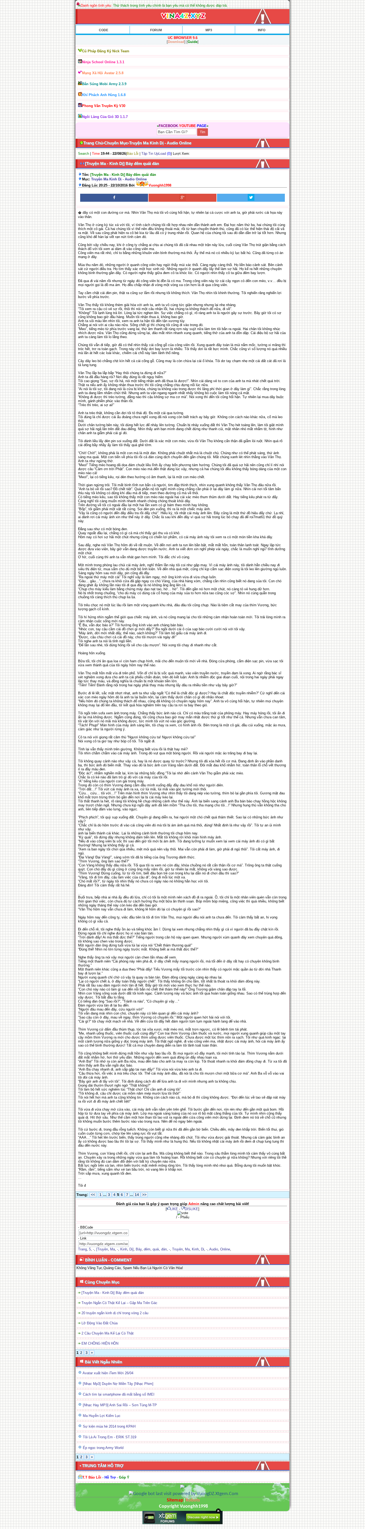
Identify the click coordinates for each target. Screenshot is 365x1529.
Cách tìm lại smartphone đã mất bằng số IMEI (118, 1394)
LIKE (174, 1209)
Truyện (177, 1249)
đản (164, 1249)
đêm (147, 1249)
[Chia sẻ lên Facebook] (114, 197)
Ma (112, 1249)
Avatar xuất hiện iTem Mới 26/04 (108, 1373)
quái (156, 1249)
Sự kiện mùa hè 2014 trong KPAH (109, 1426)
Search (83, 154)
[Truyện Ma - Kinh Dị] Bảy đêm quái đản (112, 1293)
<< (93, 1195)
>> (144, 1195)
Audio (213, 1249)
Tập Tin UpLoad (153, 154)
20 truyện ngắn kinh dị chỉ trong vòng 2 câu (114, 1313)
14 (137, 1195)
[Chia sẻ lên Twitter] (251, 197)
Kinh (123, 1249)
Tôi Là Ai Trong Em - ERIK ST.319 (109, 1437)
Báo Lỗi (132, 154)
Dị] (131, 1249)
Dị (202, 1249)
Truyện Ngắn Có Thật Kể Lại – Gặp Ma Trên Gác (119, 1303)
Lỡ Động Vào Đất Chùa (99, 1323)
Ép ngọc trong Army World (103, 1448)
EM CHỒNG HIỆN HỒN (99, 1343)
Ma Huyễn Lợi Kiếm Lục (102, 1416)
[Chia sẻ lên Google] (182, 197)
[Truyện (102, 1249)
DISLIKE (191, 1209)
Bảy (139, 1249)
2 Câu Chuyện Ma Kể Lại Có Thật (107, 1333)
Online (225, 1249)
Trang (82, 1249)
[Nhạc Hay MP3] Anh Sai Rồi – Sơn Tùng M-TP (120, 1405)
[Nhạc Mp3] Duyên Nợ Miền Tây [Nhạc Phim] (118, 1384)
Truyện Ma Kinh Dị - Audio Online (119, 179)
